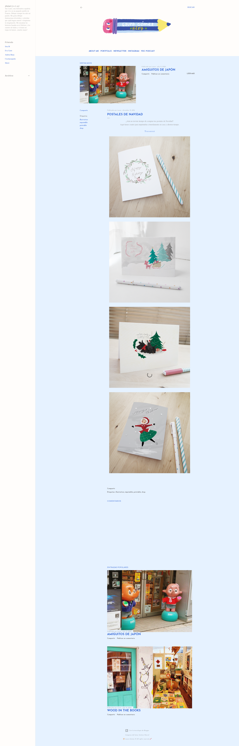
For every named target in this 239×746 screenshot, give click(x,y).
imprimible (84, 123)
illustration (84, 120)
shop (81, 128)
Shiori (7, 63)
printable (83, 125)
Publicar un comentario (160, 74)
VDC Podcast (148, 51)
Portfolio (106, 51)
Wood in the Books (124, 710)
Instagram (133, 51)
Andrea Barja (9, 54)
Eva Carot (8, 50)
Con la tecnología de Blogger (139, 730)
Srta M (7, 46)
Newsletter (120, 51)
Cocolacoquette (10, 59)
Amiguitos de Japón (158, 69)
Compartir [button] (145, 74)
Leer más (191, 73)
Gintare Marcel (144, 735)
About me (94, 51)
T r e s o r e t (150, 131)
